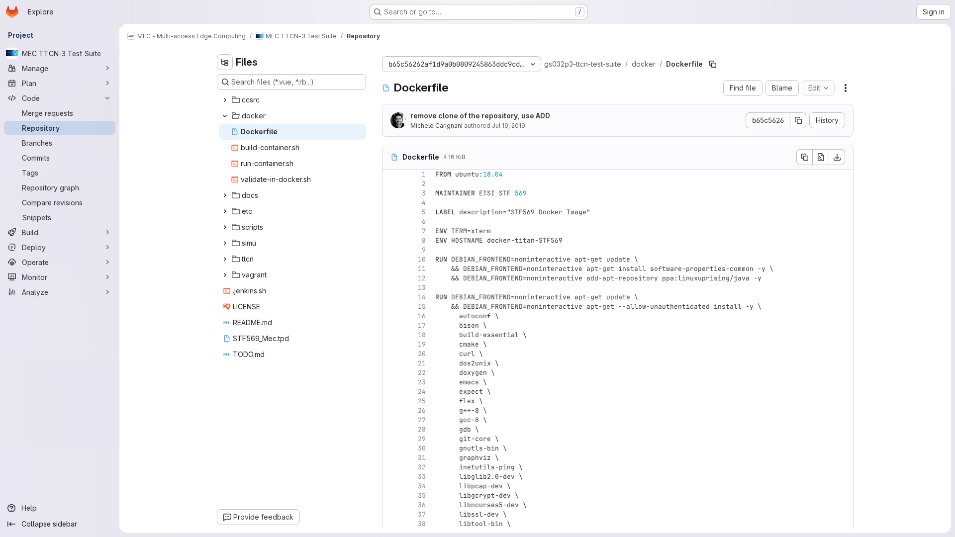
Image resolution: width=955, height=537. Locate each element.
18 (422, 335)
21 (422, 363)
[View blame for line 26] (390, 410)
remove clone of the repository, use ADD (480, 115)
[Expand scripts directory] (225, 227)
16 (422, 316)
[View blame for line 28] (390, 429)
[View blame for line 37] (390, 514)
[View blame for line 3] (390, 193)
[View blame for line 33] (390, 476)
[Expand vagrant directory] (225, 275)
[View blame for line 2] (390, 183)
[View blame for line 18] (390, 335)
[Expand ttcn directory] (225, 259)
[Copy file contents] (804, 157)
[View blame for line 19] (390, 344)
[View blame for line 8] (390, 240)
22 (422, 372)
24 (422, 391)
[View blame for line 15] (390, 306)
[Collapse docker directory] (225, 116)
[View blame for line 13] (390, 287)
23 (422, 382)
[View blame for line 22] (390, 372)
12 (422, 278)
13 (422, 287)
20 (422, 354)
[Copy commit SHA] (798, 120)
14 (422, 297)
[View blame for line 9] (390, 250)
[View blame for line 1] (390, 174)
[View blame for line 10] (390, 259)
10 (422, 259)
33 (422, 476)
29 (422, 439)
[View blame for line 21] (390, 363)
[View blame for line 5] (390, 212)
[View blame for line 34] (390, 486)
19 (422, 344)
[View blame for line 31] (390, 457)
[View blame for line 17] (390, 325)
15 (422, 306)
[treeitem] (292, 100)
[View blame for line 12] (390, 278)
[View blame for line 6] (390, 221)
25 (422, 401)
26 (422, 410)
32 (422, 467)
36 (422, 505)
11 (422, 269)
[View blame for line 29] (390, 439)
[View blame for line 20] (390, 353)
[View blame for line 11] (390, 268)
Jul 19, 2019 (508, 125)
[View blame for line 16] (390, 316)
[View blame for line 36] (390, 505)
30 (422, 448)
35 (422, 495)
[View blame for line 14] (390, 297)
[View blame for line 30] (390, 448)
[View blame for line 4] (390, 202)
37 (422, 514)
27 (422, 420)
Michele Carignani (436, 125)
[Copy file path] (713, 64)
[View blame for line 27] (390, 420)
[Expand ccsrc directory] (225, 100)
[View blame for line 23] (390, 382)
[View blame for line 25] (390, 401)
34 (422, 486)
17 (422, 325)
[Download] (837, 157)
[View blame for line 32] (390, 467)
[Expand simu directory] (225, 243)
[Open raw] (821, 157)
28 (422, 429)
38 (422, 524)
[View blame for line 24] (390, 391)
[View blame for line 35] (390, 495)
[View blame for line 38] (390, 524)
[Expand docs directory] (225, 195)
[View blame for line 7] (390, 231)
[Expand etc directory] (225, 211)
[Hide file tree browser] (225, 62)
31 (422, 457)
